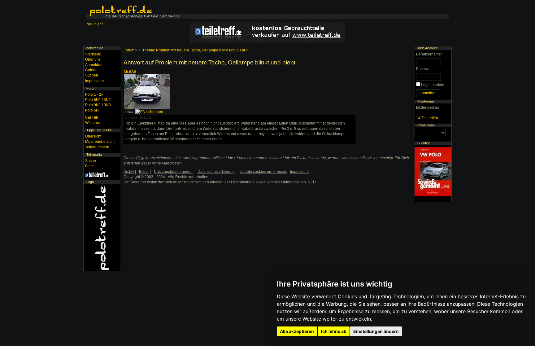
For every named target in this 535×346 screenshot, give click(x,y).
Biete (89, 166)
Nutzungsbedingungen (173, 171)
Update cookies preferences (263, 171)
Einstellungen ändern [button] (376, 331)
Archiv (129, 171)
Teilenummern (97, 147)
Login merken (432, 85)
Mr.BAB (130, 71)
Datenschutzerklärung (216, 171)
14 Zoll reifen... (428, 118)
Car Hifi (91, 117)
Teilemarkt (94, 154)
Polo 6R (92, 110)
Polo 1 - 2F (94, 94)
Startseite (93, 54)
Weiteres (92, 122)
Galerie (91, 70)
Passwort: (424, 69)
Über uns (93, 59)
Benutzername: (429, 54)
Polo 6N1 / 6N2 (98, 100)
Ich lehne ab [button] (333, 331)
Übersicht (93, 136)
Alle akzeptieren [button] (297, 331)
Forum (129, 50)
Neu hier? (94, 24)
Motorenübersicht (100, 141)
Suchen (91, 75)
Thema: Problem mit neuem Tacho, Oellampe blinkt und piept (193, 50)
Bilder (144, 171)
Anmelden (93, 65)
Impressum (94, 81)
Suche (90, 161)
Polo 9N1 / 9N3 (98, 105)
